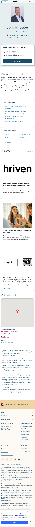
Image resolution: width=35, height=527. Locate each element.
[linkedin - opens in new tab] (6, 459)
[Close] (27, 511)
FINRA (28, 474)
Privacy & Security (25, 452)
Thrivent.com (28, 497)
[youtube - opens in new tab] (19, 459)
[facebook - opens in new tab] (2, 459)
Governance (4, 452)
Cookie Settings (5, 445)
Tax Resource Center (7, 455)
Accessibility (23, 445)
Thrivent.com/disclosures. (8, 481)
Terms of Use (23, 448)
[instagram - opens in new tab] (15, 459)
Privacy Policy (20, 515)
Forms (3, 449)
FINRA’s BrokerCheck (7, 499)
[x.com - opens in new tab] (11, 459)
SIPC (2, 475)
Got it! (14, 522)
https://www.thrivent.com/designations (15, 393)
